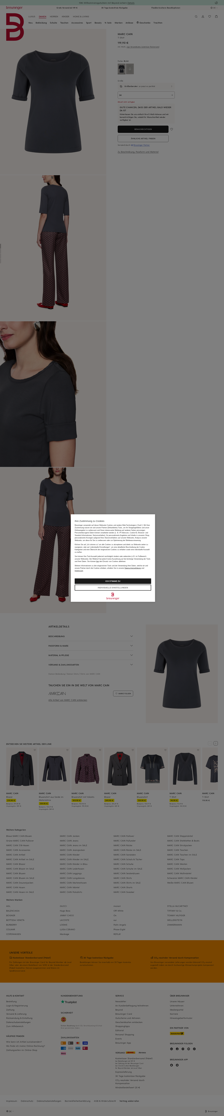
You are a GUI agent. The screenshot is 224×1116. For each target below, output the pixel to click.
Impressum (79, 571)
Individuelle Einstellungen (113, 588)
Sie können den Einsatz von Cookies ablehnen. (106, 561)
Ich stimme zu (112, 581)
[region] (113, 558)
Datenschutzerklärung (133, 568)
